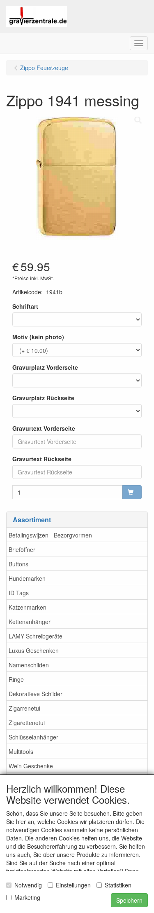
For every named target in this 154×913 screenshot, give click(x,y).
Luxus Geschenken (34, 650)
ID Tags (19, 593)
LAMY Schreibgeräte (35, 636)
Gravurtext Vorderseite (43, 428)
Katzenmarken (27, 607)
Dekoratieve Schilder (35, 694)
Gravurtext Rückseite (41, 459)
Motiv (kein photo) (38, 337)
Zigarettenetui (27, 722)
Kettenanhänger (30, 621)
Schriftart (25, 306)
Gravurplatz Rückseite (43, 398)
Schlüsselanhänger (33, 737)
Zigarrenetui (24, 708)
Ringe (16, 679)
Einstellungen (73, 885)
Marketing (27, 897)
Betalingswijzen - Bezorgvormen (50, 535)
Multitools (21, 751)
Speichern (129, 900)
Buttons (18, 564)
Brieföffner (22, 549)
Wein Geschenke (31, 766)
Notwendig (28, 885)
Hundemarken (27, 578)
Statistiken (118, 885)
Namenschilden (29, 665)
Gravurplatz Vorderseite (45, 367)
